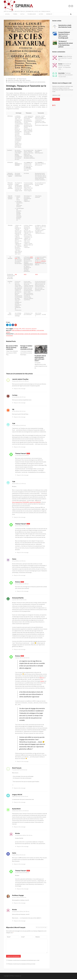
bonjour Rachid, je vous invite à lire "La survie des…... (65, 58)
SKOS (23, 80)
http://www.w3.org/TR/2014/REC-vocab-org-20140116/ (26, 502)
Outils (22, 14)
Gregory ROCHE (17, 794)
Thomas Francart (22, 78)
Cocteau (14, 395)
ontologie (15, 328)
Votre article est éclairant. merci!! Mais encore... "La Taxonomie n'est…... (64, 66)
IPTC (38, 258)
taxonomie (28, 328)
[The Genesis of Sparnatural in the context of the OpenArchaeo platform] (54, 42)
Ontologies (16, 80)
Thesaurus (28, 80)
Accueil (7, 14)
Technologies (31, 14)
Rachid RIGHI (16, 809)
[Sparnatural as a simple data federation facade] (54, 26)
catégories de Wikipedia (40, 261)
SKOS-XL (41, 677)
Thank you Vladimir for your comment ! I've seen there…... (65, 74)
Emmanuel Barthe (18, 598)
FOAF (16, 258)
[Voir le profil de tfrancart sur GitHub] (54, 105)
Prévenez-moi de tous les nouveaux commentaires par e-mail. (23, 960)
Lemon (42, 681)
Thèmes (15, 14)
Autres (41, 14)
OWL (21, 80)
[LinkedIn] (69, 6)
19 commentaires (26, 82)
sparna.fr (49, 14)
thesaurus (34, 328)
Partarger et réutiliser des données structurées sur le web (26, 347)
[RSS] (72, 6)
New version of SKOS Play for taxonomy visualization (12, 347)
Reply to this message (19, 388)
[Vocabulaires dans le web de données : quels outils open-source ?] (41, 349)
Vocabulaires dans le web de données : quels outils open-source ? (40, 358)
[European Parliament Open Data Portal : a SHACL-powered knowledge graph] (54, 33)
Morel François (20, 927)
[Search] (71, 14)
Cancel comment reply (42, 927)
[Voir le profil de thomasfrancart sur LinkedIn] (53, 105)
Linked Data (10, 80)
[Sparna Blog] (25, 5)
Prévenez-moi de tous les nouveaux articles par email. (21, 964)
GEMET (31, 257)
